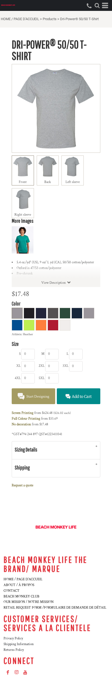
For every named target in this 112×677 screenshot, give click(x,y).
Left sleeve (73, 182)
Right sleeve (22, 214)
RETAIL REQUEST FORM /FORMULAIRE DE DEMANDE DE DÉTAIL (55, 607)
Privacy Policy (13, 638)
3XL (66, 366)
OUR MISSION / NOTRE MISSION (29, 602)
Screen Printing (22, 413)
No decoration (21, 424)
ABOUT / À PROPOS (19, 585)
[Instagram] (16, 672)
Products (50, 19)
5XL (42, 378)
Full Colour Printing (26, 418)
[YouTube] (25, 672)
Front (23, 182)
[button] (97, 5)
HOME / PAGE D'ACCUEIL (20, 19)
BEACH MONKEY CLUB (21, 596)
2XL (42, 366)
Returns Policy (14, 650)
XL (18, 366)
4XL (18, 378)
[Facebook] (8, 672)
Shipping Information (19, 644)
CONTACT (12, 590)
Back (47, 182)
